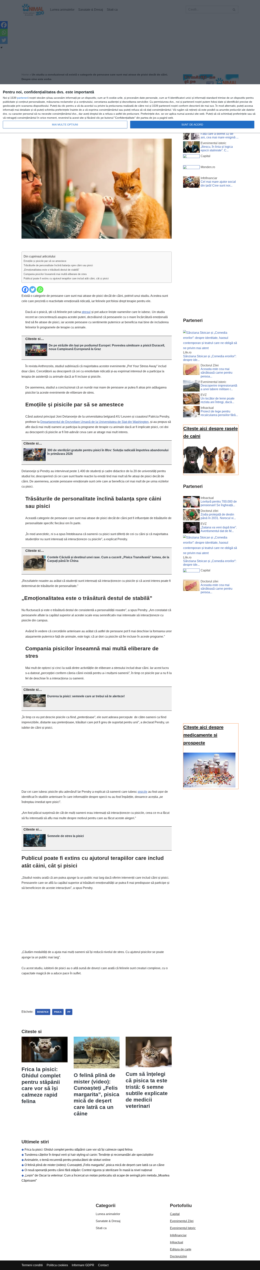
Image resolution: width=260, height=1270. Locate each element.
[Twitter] (32, 289)
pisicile (142, 791)
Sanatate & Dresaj (108, 1221)
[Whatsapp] (40, 289)
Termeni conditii (32, 1265)
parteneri (22, 97)
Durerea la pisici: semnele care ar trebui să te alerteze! (86, 696)
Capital (175, 1214)
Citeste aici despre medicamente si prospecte (203, 735)
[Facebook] (25, 289)
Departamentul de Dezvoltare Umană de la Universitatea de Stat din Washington (94, 421)
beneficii (42, 1012)
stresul (86, 312)
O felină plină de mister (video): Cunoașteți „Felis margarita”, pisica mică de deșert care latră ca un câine (96, 1094)
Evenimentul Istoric (183, 1228)
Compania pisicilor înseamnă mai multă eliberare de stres (55, 274)
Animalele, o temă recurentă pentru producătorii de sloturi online (67, 1159)
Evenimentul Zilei (182, 1221)
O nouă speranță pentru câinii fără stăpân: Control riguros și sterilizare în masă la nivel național (88, 1170)
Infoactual (176, 1242)
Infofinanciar (178, 1235)
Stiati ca (101, 1228)
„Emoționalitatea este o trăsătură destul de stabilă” (51, 269)
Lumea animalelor (108, 1214)
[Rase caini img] (209, 472)
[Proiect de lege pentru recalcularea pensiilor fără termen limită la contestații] (191, 412)
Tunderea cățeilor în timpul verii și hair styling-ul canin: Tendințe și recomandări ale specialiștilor (89, 1154)
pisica (58, 1012)
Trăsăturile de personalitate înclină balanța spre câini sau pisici (58, 265)
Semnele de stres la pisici (65, 836)
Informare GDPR (83, 1265)
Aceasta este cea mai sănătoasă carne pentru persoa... (216, 372)
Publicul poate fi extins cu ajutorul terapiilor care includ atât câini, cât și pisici (66, 278)
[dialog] (130, 108)
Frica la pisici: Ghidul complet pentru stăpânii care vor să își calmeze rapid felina (78, 1149)
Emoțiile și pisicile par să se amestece (45, 261)
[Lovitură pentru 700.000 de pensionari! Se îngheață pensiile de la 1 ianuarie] (191, 502)
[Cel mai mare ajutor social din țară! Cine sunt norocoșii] (191, 182)
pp (68, 1012)
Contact (103, 1265)
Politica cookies (57, 1265)
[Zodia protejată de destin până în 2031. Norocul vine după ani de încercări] (191, 515)
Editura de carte (180, 1249)
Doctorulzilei (178, 1256)
